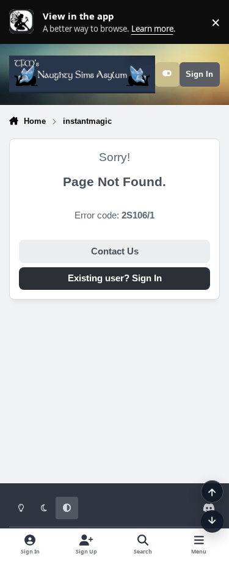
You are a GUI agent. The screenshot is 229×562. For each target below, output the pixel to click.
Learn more (24, 22)
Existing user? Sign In (115, 278)
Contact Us (115, 251)
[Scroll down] (212, 521)
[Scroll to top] (212, 491)
